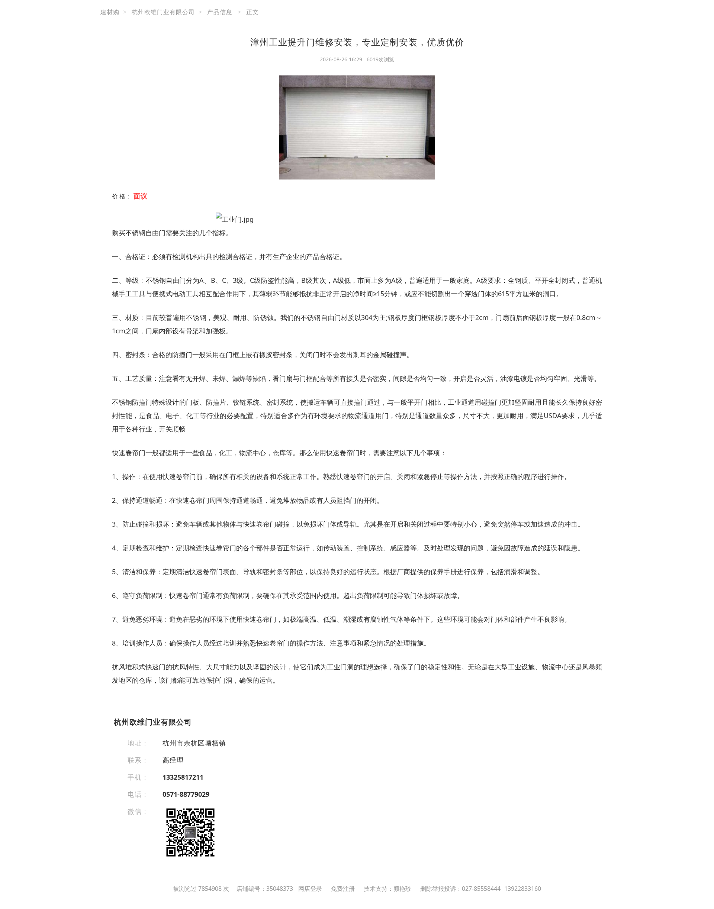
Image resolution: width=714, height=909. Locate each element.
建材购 (109, 12)
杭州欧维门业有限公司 (163, 12)
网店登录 (310, 888)
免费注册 (343, 888)
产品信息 (219, 12)
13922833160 (522, 888)
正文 (252, 12)
